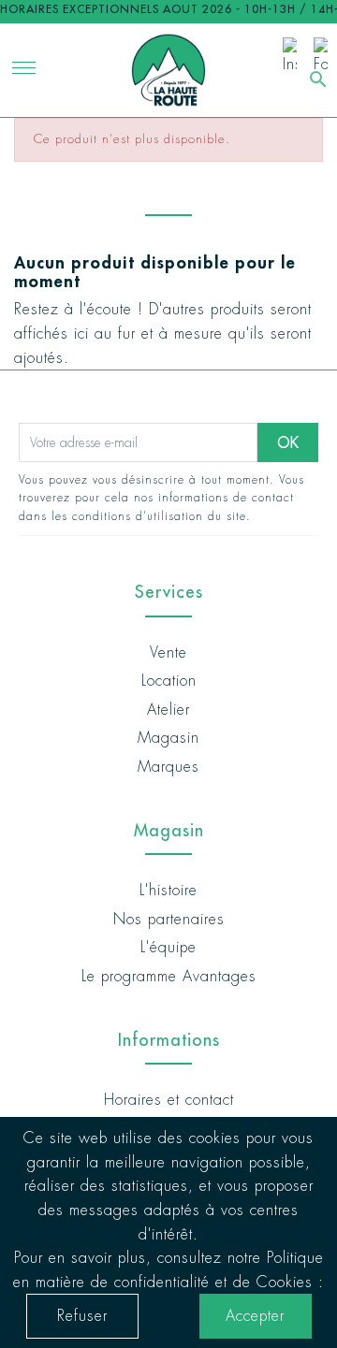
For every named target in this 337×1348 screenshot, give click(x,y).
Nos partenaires (169, 919)
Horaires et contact (169, 1099)
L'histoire (168, 890)
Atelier (168, 709)
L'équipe (168, 947)
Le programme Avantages (168, 976)
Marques (168, 766)
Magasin (168, 737)
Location (169, 680)
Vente (168, 652)
